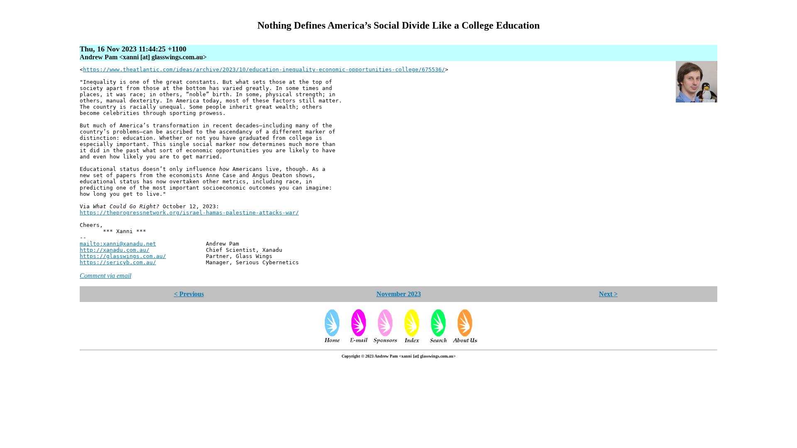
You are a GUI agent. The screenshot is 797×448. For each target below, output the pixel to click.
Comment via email (105, 275)
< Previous (189, 293)
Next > (608, 293)
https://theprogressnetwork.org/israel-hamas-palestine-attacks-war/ (189, 212)
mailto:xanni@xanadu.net (118, 244)
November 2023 (398, 293)
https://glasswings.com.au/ (123, 256)
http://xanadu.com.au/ (114, 250)
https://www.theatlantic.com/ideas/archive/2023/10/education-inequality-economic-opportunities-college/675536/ (264, 69)
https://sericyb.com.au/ (118, 262)
